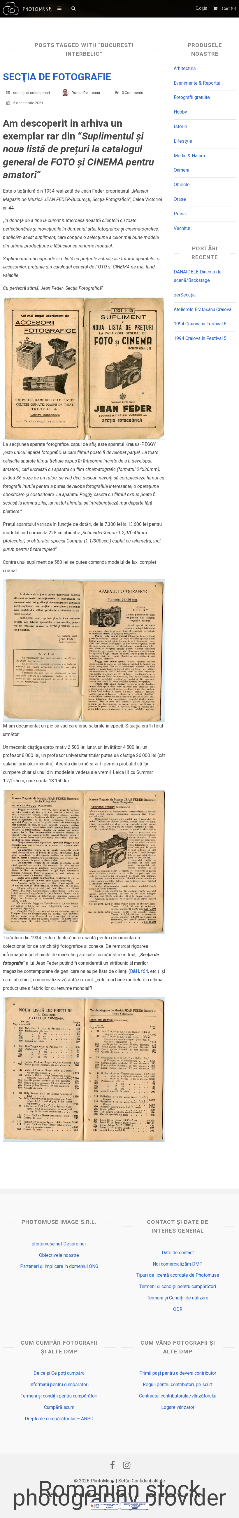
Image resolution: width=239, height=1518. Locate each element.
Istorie (180, 126)
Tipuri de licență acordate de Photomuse (177, 1275)
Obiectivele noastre (59, 1255)
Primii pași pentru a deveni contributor (177, 1373)
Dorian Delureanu (86, 92)
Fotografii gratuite (192, 97)
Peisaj (180, 214)
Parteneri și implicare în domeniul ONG (59, 1266)
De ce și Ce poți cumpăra (59, 1373)
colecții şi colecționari (31, 92)
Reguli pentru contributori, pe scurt (177, 1384)
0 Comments (132, 92)
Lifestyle (183, 141)
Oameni (181, 170)
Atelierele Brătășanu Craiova (202, 309)
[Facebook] (112, 1465)
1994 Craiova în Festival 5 (200, 338)
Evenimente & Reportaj (197, 83)
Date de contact (178, 1252)
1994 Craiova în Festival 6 (200, 324)
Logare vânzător (177, 1407)
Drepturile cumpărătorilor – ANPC (59, 1418)
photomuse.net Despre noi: (59, 1244)
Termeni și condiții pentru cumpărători (177, 1286)
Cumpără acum (59, 1407)
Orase (180, 199)
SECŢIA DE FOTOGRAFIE (57, 77)
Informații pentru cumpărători (59, 1384)
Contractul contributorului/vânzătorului (177, 1396)
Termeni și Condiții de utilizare (177, 1298)
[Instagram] (127, 1465)
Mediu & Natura (189, 155)
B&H (134, 971)
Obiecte (182, 184)
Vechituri (182, 228)
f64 (144, 971)
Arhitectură (185, 68)
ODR (177, 1309)
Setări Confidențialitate (141, 1481)
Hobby (180, 112)
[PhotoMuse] (27, 8)
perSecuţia (185, 295)
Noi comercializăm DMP (178, 1264)
